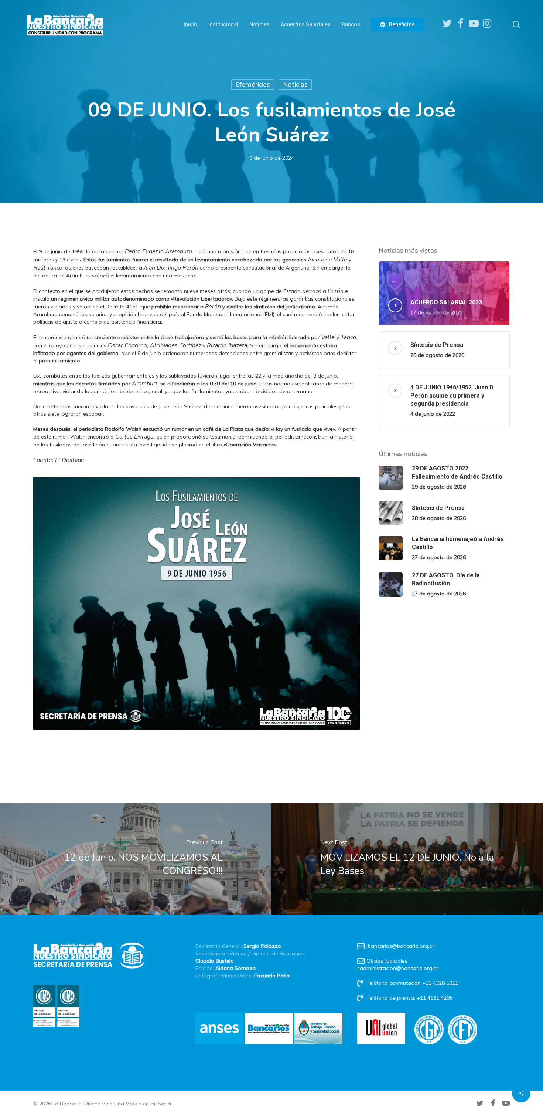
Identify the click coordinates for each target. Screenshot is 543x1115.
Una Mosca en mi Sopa (142, 1103)
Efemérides (252, 84)
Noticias (295, 84)
